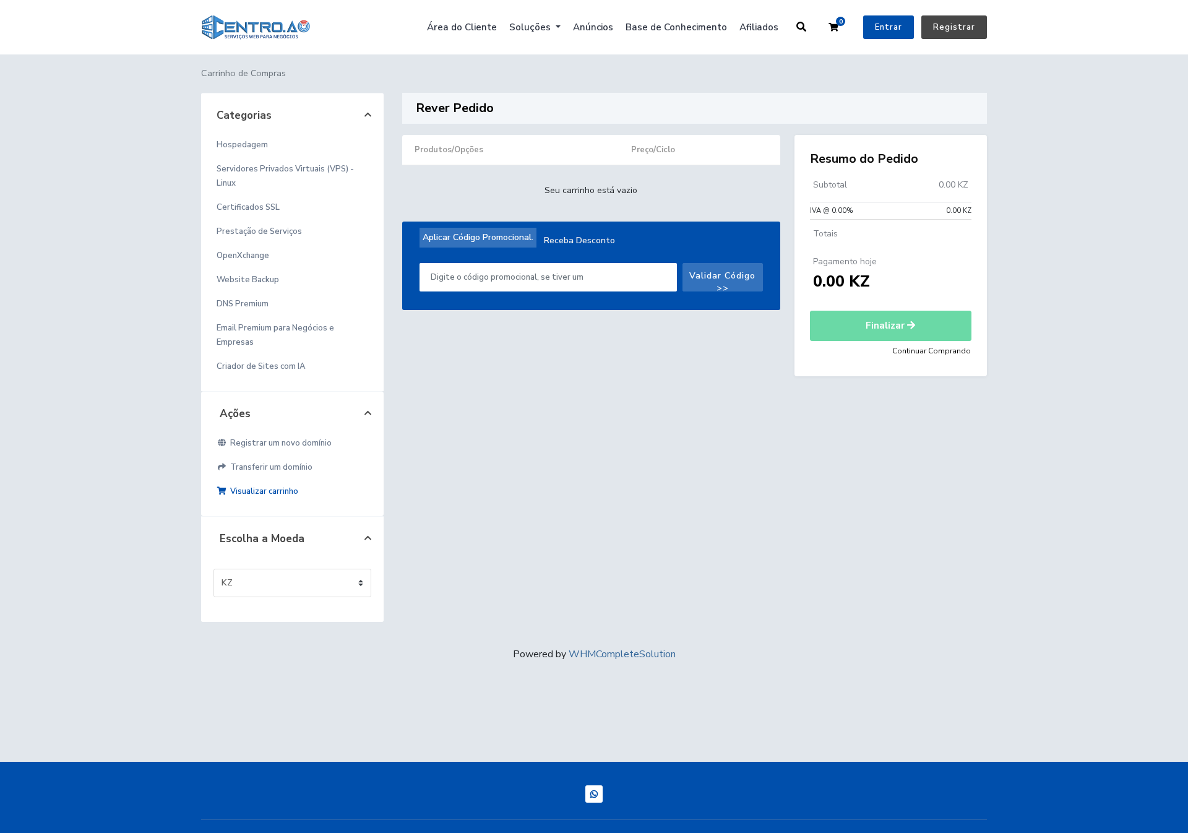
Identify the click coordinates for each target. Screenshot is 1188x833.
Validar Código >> (722, 280)
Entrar (888, 27)
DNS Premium (243, 303)
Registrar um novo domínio (279, 443)
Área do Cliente (462, 27)
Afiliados (758, 27)
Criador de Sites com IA (261, 366)
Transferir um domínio (269, 467)
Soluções (531, 27)
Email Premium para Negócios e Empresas (275, 335)
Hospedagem (242, 144)
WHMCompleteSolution (622, 654)
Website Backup (248, 279)
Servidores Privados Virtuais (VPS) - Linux (285, 176)
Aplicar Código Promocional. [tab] (478, 237)
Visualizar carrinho (262, 491)
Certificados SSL (248, 207)
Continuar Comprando (931, 351)
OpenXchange (243, 255)
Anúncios (593, 27)
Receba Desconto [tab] (579, 240)
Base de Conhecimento (676, 27)
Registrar (954, 27)
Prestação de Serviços (259, 231)
